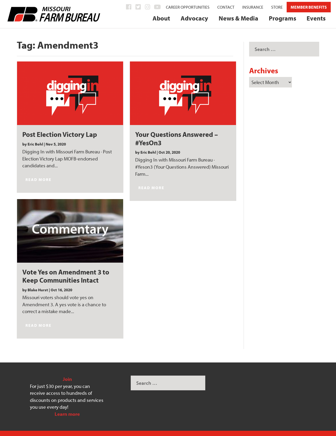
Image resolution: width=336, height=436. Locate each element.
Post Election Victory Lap (59, 134)
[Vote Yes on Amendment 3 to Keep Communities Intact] (70, 231)
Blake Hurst (38, 289)
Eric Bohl (35, 144)
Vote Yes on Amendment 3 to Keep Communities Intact (65, 275)
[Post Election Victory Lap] (70, 93)
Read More (38, 179)
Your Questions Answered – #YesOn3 (176, 138)
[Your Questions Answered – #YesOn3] (183, 93)
